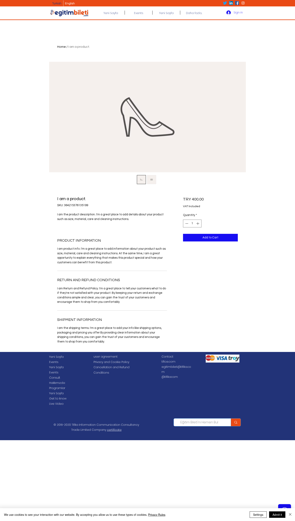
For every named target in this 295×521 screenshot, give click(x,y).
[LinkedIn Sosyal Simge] (231, 3)
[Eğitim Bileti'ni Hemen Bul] (236, 422)
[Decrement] (186, 223)
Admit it (277, 515)
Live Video (56, 404)
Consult (54, 378)
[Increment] (198, 223)
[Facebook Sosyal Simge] (237, 3)
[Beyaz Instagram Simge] (243, 3)
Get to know (57, 398)
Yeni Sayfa (56, 357)
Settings (258, 515)
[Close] (290, 514)
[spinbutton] (192, 223)
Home (61, 46)
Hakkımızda (57, 383)
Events (53, 362)
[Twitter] (225, 3)
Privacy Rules (156, 515)
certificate (114, 430)
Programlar (57, 388)
